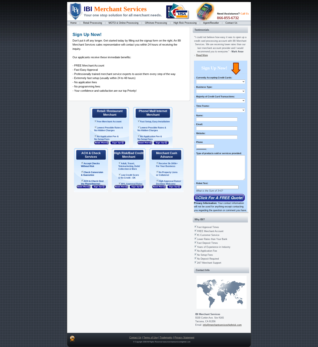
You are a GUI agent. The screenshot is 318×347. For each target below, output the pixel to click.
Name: (199, 115)
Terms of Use (150, 337)
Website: (200, 133)
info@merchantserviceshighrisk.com (222, 324)
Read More (202, 55)
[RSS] (72, 338)
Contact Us (135, 337)
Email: (199, 124)
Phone (199, 142)
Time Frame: (202, 106)
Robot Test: (202, 183)
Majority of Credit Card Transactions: (215, 96)
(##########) (201, 149)
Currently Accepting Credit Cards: (214, 77)
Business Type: (204, 87)
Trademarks (166, 337)
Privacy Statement (184, 337)
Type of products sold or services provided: (219, 153)
